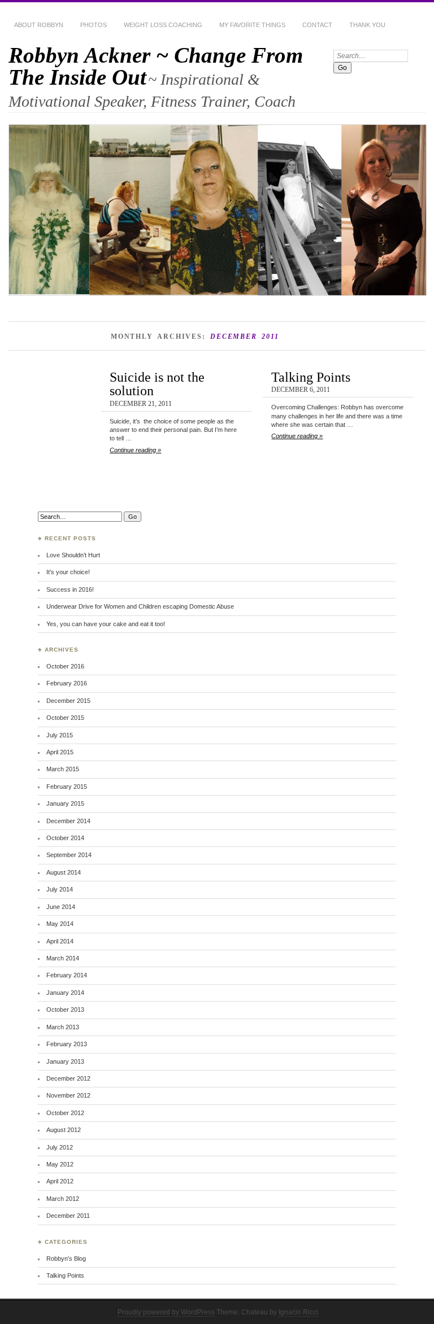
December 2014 (68, 821)
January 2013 (65, 1061)
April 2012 (59, 1181)
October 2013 (65, 1009)
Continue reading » (135, 450)
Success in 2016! (70, 589)
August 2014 (63, 872)
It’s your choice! (68, 572)
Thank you (367, 24)
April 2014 (59, 941)
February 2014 (66, 975)
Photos (93, 24)
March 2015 (62, 769)
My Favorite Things (252, 24)
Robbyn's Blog (66, 1258)
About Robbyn (38, 24)
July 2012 (59, 1147)
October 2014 (65, 837)
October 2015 (65, 717)
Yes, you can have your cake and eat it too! (105, 624)
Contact (317, 24)
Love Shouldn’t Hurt (73, 555)
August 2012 (63, 1129)
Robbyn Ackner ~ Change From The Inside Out (155, 66)
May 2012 (59, 1164)
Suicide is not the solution (157, 383)
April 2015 (59, 752)
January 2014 (65, 992)
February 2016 (66, 683)
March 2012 (62, 1198)
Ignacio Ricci (298, 1312)
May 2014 (59, 923)
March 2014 (62, 958)
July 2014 (59, 889)
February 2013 (66, 1044)
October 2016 (65, 666)
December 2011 (68, 1215)
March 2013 (62, 1027)
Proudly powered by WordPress (166, 1312)
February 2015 (66, 786)
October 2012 (65, 1112)
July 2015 (59, 735)
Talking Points (310, 376)
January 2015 (65, 803)
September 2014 (69, 854)
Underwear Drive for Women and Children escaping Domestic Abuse (140, 606)
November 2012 (68, 1095)
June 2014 (60, 906)
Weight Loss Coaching (163, 24)
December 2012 (68, 1078)
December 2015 (68, 700)
